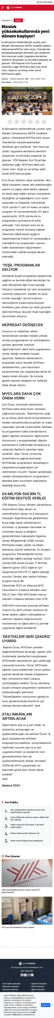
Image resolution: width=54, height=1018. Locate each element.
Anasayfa (6, 20)
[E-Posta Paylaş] (44, 122)
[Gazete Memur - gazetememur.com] (14, 7)
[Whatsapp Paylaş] (37, 122)
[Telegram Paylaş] (30, 122)
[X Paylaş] (16, 122)
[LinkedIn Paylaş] (23, 122)
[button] (3, 8)
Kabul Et (45, 1005)
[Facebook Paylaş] (10, 122)
